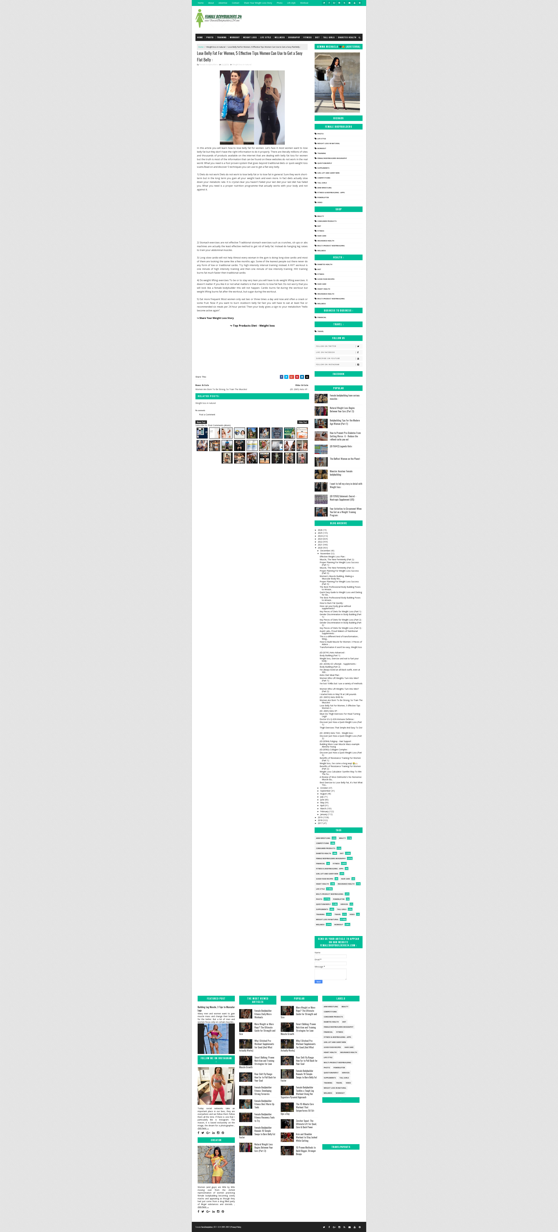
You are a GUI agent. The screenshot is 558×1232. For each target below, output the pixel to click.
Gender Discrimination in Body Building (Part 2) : (340, 623)
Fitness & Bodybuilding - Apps (331, 192)
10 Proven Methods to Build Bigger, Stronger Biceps (306, 1151)
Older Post (303, 422)
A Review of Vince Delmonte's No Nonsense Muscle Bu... (341, 778)
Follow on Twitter (326, 346)
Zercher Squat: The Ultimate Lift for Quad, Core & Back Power (306, 1124)
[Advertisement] (252, 215)
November (325, 553)
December (325, 550)
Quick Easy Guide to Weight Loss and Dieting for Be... (341, 593)
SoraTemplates (207, 1226)
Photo (279, 2)
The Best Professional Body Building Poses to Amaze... (340, 588)
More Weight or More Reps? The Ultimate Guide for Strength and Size (257, 1029)
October (324, 787)
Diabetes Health (347, 37)
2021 (320, 544)
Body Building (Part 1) (330, 655)
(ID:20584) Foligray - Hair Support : (336, 741)
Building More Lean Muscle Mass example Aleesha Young (340, 745)
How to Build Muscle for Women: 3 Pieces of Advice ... (341, 643)
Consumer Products (327, 221)
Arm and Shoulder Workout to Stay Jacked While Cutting (306, 1137)
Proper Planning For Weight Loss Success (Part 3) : (339, 582)
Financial (321, 317)
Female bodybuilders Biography (332, 158)
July (322, 796)
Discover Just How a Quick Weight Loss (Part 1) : (341, 723)
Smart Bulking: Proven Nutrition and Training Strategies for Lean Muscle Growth (256, 1062)
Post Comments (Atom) (219, 425)
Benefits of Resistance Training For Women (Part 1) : (340, 759)
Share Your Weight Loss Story (258, 2)
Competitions (323, 178)
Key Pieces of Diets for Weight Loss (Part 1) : (341, 611)
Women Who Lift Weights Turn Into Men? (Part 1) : (339, 679)
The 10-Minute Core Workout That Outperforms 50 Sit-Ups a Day (298, 1109)
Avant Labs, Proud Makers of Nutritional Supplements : (339, 632)
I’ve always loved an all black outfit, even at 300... (340, 671)
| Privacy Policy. (235, 1226)
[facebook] (329, 3)
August (323, 793)
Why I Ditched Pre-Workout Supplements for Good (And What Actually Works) (256, 1045)
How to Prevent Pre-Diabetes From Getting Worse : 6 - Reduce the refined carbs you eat (345, 436)
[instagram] (339, 3)
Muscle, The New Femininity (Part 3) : (337, 567)
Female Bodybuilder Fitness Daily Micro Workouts (263, 1014)
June (322, 799)
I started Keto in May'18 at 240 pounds (338, 694)
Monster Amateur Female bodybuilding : (341, 472)
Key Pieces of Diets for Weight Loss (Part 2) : (341, 619)
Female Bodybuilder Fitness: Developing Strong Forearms (263, 1091)
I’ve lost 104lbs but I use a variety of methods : (341, 684)
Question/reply (324, 163)
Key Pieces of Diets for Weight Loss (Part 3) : (341, 628)
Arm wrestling (324, 188)
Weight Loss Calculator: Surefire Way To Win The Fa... (341, 772)
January (324, 814)
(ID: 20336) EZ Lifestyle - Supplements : (338, 663)
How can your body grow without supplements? (335, 607)
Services (344, 904)
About (211, 2)
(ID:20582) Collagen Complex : (334, 749)
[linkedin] (213, 1133)
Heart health (323, 289)
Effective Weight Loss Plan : (333, 556)
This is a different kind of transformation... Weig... (339, 637)
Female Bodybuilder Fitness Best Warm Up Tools (264, 1104)
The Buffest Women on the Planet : (345, 458)
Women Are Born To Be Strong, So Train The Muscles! (341, 701)
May (322, 802)
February (324, 811)
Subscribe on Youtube (328, 358)
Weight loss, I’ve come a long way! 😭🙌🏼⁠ (338, 763)
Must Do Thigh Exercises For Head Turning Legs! (340, 715)
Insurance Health (325, 241)
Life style (291, 2)
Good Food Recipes (326, 279)
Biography (294, 37)
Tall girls (329, 37)
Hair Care (321, 236)
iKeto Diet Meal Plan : (330, 675)
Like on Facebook (325, 352)
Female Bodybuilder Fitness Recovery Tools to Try (264, 1117)
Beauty (320, 216)
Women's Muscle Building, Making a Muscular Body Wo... (337, 577)
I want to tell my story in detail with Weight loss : (346, 485)
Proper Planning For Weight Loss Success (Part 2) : (339, 572)
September (325, 790)
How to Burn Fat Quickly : (332, 603)
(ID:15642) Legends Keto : (341, 446)
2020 (320, 547)
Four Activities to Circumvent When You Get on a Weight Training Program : (346, 512)
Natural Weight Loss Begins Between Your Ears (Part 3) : (342, 409)
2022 (320, 541)
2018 (320, 820)
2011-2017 (225, 1226)
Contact (235, 2)
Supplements (323, 168)
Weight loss (250, 37)
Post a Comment (207, 414)
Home (201, 2)
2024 (320, 536)
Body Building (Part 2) (330, 666)
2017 (320, 823)
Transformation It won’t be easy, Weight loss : (341, 648)
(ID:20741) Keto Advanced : (332, 652)
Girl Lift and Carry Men (328, 173)
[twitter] (324, 3)
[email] (349, 3)
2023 (320, 538)
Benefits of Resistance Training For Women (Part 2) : (340, 767)
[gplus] (334, 3)
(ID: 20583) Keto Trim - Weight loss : (337, 733)
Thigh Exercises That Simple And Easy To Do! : (341, 728)
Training (221, 37)
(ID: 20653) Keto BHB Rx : (332, 697)
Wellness (280, 37)
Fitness (307, 37)
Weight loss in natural (215, 47)
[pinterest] (359, 3)
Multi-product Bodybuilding (331, 246)
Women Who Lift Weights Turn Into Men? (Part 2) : (339, 690)
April (322, 805)
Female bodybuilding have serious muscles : (345, 397)
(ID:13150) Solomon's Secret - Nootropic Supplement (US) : (343, 497)
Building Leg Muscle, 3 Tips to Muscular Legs (216, 1008)
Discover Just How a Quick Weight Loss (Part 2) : (341, 737)
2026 (320, 530)
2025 (320, 532)
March (323, 808)
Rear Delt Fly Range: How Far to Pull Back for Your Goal (265, 1077)
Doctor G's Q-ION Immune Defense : (337, 719)
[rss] (344, 3)
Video (319, 202)
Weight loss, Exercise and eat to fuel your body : (339, 659)
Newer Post (201, 422)
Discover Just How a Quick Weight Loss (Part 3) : (341, 753)
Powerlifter (323, 197)
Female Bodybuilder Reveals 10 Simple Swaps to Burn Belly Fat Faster (257, 1132)
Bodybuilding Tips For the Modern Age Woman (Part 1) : (345, 422)
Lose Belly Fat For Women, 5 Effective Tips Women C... (340, 706)
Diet (317, 37)
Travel (320, 331)
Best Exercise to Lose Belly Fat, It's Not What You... (341, 783)
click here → (203, 1128)
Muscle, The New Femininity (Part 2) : (337, 559)
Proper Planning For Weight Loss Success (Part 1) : (339, 563)
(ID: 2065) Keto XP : (329, 711)
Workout (304, 2)
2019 (320, 817)
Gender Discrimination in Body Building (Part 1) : (340, 615)
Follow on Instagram (327, 364)
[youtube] (354, 3)
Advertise (223, 2)
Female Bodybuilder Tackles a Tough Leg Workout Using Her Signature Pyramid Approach (297, 1092)
